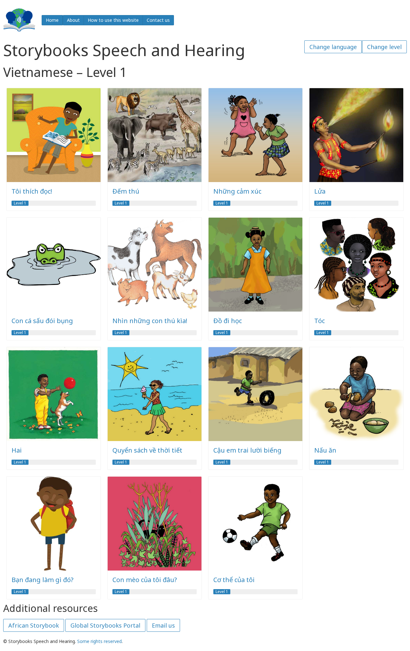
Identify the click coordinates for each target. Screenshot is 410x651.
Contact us (158, 20)
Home (52, 20)
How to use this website (113, 20)
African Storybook (33, 625)
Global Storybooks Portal (105, 625)
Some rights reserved (99, 641)
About (73, 20)
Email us (163, 625)
